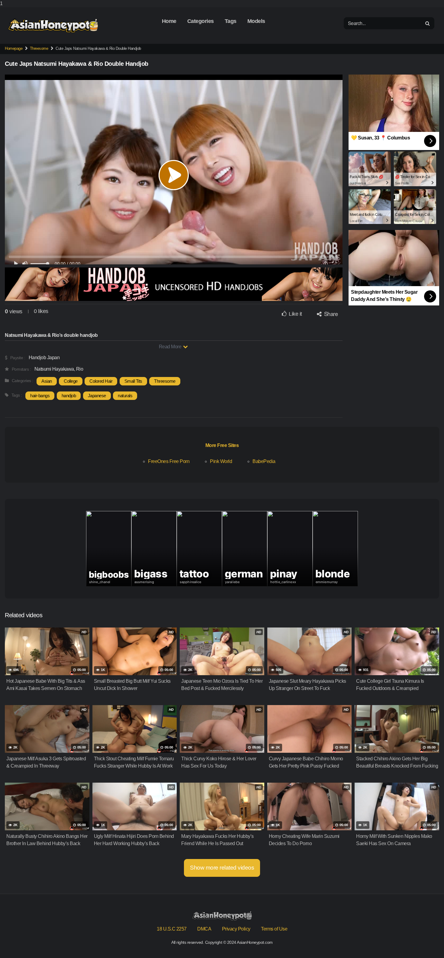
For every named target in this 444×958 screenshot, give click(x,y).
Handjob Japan (44, 357)
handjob (69, 395)
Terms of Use (274, 928)
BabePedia (264, 461)
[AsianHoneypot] (53, 25)
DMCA (204, 928)
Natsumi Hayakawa (54, 369)
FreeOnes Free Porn (168, 461)
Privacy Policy (236, 928)
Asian (46, 381)
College (71, 381)
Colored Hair (100, 381)
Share (330, 314)
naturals (125, 395)
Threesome (39, 48)
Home (169, 21)
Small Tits (133, 381)
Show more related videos (222, 867)
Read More (170, 346)
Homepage (13, 48)
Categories (200, 21)
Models (256, 21)
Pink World (221, 461)
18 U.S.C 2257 (172, 928)
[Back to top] (427, 941)
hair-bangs (40, 395)
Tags (230, 21)
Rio (79, 369)
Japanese (97, 395)
